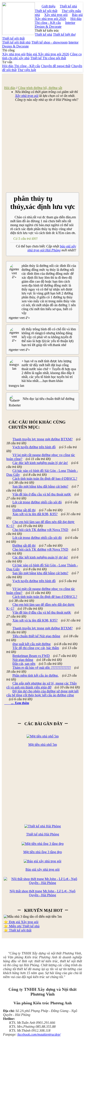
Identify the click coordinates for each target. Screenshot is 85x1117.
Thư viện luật (26, 70)
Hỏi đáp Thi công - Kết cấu (58, 21)
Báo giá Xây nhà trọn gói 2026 (59, 17)
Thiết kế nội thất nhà (16, 42)
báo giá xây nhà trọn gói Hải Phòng (51, 248)
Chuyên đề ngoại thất (55, 66)
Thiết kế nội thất (46, 11)
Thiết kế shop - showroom (49, 42)
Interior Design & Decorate (55, 24)
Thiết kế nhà (68, 6)
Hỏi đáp (9, 88)
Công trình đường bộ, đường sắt (40, 88)
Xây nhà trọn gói (14, 54)
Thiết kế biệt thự (64, 34)
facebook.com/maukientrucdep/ (39, 1034)
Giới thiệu (48, 6)
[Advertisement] (42, 148)
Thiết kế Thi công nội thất (48, 58)
